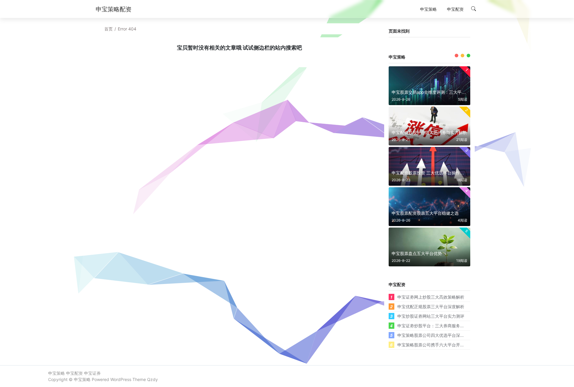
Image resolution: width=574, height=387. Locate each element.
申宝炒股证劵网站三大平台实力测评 (430, 316)
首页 (108, 28)
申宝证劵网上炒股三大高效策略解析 (430, 297)
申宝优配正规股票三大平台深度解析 (430, 306)
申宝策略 (82, 379)
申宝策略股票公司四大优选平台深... (430, 335)
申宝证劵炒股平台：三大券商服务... (430, 325)
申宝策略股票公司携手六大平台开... (430, 345)
